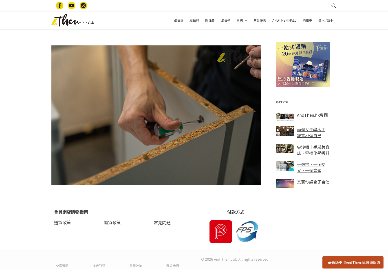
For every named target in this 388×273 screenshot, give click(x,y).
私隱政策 (136, 265)
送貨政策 (62, 222)
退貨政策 (112, 222)
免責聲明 (62, 265)
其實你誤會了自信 (313, 182)
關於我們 (172, 265)
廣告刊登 (99, 265)
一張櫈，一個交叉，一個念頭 (311, 167)
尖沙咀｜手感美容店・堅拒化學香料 (313, 150)
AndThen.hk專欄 (312, 115)
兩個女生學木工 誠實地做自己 (311, 132)
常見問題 (162, 222)
